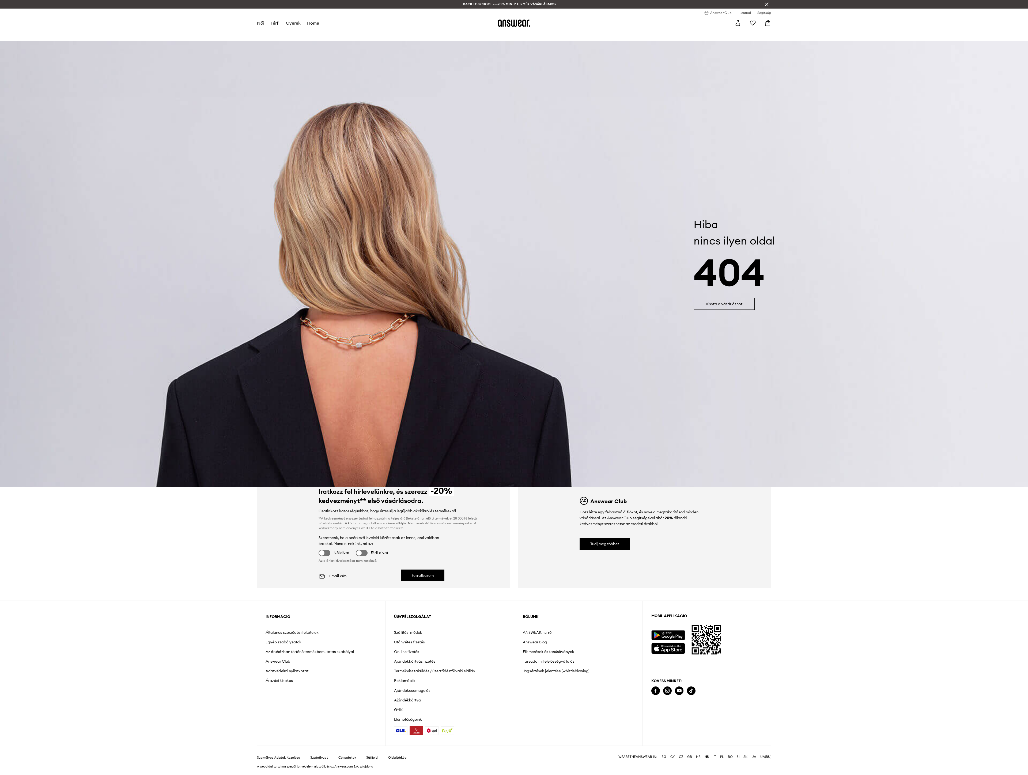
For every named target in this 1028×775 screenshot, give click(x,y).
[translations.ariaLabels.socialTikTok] (691, 691)
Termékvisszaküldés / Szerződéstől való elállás (434, 671)
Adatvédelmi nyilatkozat (287, 671)
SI (738, 757)
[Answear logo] (514, 23)
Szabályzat (319, 757)
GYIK (398, 709)
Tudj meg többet (604, 543)
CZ (681, 757)
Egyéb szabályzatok (283, 642)
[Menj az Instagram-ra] (667, 691)
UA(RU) (765, 757)
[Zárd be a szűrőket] (766, 4)
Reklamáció (404, 680)
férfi (275, 23)
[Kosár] (768, 23)
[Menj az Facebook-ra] (655, 691)
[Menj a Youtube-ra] (679, 691)
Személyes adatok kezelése (278, 757)
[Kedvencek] (753, 23)
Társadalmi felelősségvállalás (549, 661)
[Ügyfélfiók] (738, 23)
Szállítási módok (408, 632)
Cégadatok (347, 757)
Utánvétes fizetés (409, 642)
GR (689, 757)
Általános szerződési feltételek (292, 632)
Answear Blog (535, 642)
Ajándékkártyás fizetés (414, 661)
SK (745, 757)
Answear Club (278, 661)
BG (664, 757)
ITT (368, 528)
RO (730, 757)
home (313, 23)
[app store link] (668, 648)
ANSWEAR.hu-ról (537, 632)
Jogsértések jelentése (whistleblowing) (556, 671)
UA (753, 757)
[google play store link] (668, 635)
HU (707, 757)
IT (714, 757)
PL (722, 757)
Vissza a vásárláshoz (724, 303)
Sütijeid (372, 757)
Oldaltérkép (397, 757)
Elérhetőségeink (408, 719)
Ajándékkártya (407, 700)
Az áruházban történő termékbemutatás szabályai (310, 651)
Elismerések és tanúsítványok (548, 651)
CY (672, 757)
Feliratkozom (423, 575)
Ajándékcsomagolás (412, 690)
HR (698, 757)
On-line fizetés (406, 651)
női (260, 23)
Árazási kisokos (279, 680)
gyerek (293, 23)
